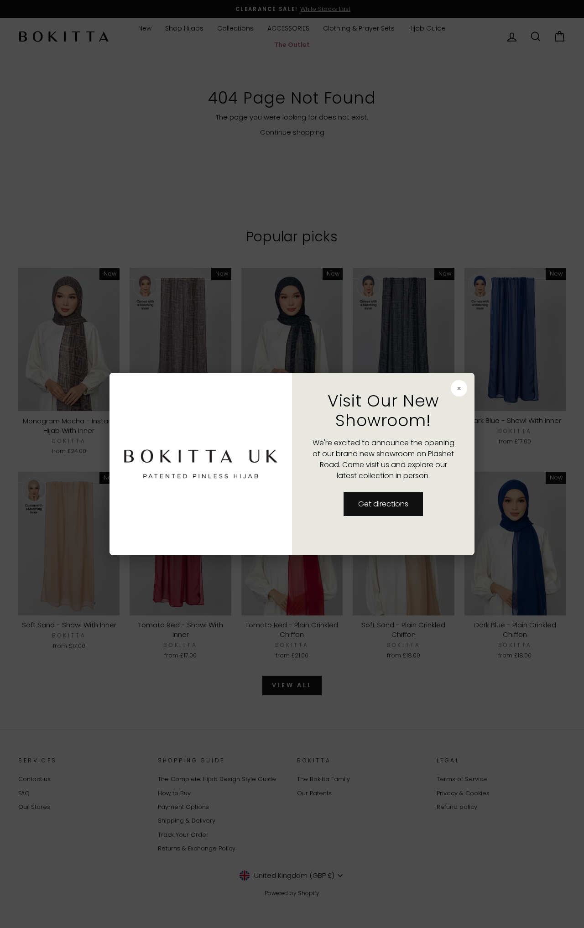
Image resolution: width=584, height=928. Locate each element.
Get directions (383, 504)
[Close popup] (459, 388)
